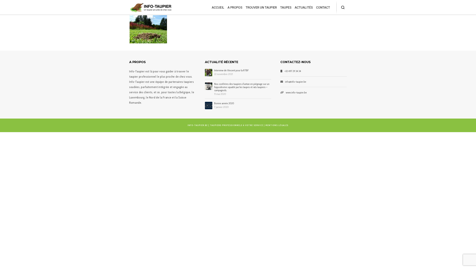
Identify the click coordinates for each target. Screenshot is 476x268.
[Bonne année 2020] (208, 105)
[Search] (343, 7)
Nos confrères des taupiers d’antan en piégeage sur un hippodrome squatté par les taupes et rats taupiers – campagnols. (241, 87)
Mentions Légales (277, 125)
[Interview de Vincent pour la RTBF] (208, 72)
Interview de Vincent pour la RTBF (231, 70)
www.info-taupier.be (296, 92)
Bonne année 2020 (224, 103)
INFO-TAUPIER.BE (198, 125)
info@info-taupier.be (295, 81)
